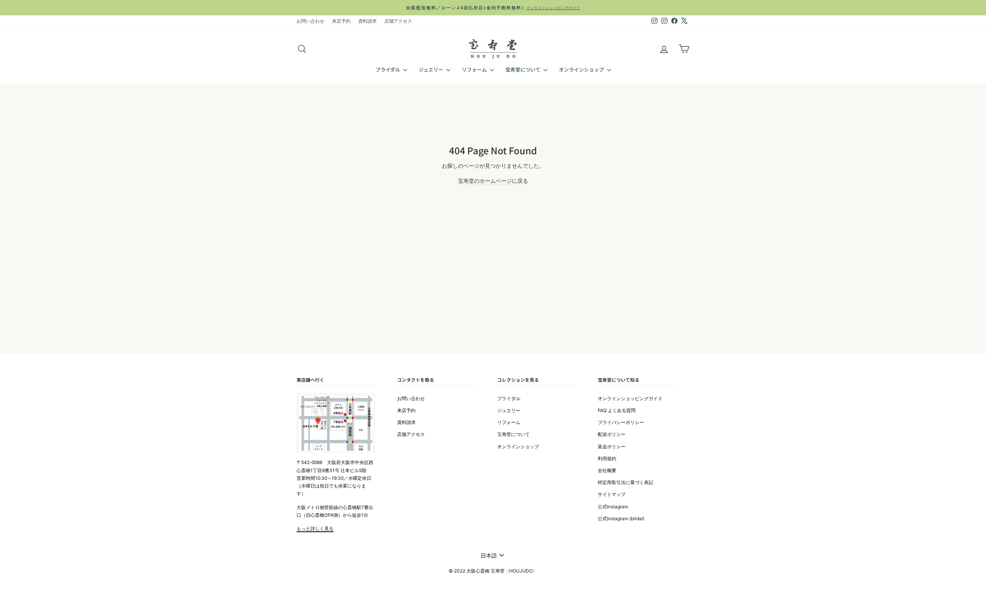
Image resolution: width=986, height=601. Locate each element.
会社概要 (607, 470)
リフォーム (475, 69)
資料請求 (367, 21)
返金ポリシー (611, 446)
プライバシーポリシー (621, 422)
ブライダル (388, 69)
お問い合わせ (310, 21)
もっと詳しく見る (315, 528)
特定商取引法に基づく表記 (625, 482)
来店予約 (341, 21)
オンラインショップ (582, 69)
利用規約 (607, 458)
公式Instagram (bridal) (621, 518)
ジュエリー (431, 69)
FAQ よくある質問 (617, 410)
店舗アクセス (398, 21)
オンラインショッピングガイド (630, 398)
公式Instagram (613, 506)
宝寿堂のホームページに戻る (493, 180)
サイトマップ (611, 494)
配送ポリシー (611, 434)
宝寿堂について (523, 69)
